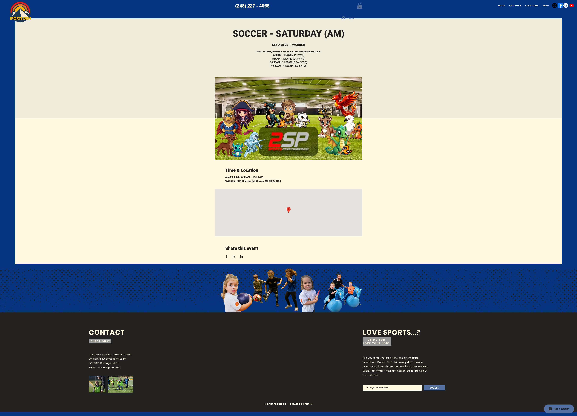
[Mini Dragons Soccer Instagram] (565, 5)
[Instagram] (554, 5)
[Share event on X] (234, 256)
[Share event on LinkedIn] (241, 256)
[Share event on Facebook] (226, 256)
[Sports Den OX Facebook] (560, 5)
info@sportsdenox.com (111, 359)
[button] (359, 6)
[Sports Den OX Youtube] (571, 5)
